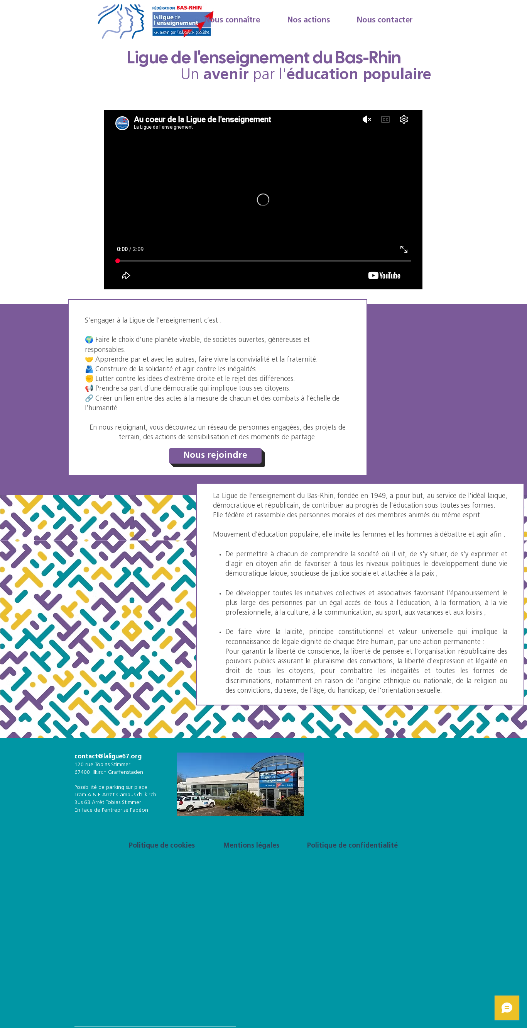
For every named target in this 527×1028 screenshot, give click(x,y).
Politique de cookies (162, 846)
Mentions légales (251, 846)
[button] (232, 20)
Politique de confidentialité (352, 846)
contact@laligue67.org (108, 757)
